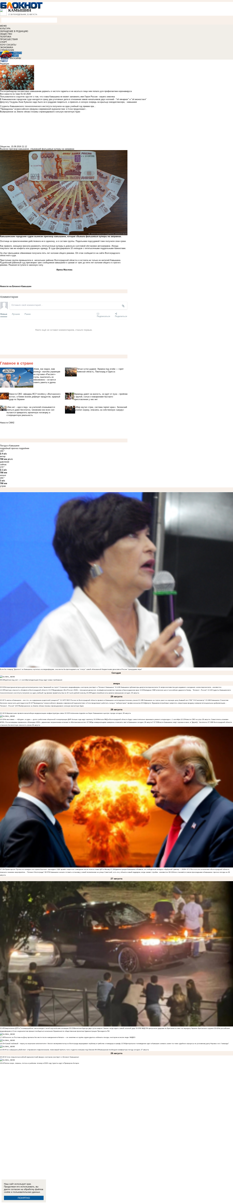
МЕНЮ (3, 26)
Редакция (4, 63)
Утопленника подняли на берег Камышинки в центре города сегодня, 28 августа (100, 713)
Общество (5, 146)
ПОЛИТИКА (5, 37)
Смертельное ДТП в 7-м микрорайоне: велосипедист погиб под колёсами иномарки (36, 1028)
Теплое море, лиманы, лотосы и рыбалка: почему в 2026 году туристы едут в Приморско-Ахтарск (41, 1063)
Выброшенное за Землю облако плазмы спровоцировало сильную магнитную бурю (51, 706)
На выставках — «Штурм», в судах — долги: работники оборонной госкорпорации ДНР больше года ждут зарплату (48, 719)
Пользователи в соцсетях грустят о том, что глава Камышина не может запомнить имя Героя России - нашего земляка (57, 96)
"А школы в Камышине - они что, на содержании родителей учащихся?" (32, 700)
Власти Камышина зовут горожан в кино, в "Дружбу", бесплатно (182, 722)
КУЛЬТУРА (5, 28)
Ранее (28, 313)
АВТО (16, 55)
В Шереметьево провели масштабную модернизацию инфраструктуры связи (34, 713)
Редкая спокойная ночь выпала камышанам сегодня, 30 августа (115, 693)
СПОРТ (3, 42)
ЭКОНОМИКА (6, 47)
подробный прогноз (9, 448)
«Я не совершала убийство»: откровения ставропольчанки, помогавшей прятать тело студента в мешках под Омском (49, 1050)
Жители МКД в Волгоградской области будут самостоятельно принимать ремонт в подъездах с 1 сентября (139, 719)
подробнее (24, 448)
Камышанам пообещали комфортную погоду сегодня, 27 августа (124, 1050)
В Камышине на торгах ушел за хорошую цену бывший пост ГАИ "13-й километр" (173, 700)
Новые (3, 313)
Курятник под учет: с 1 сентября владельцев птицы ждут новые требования (33, 680)
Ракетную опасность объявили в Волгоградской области (26, 690)
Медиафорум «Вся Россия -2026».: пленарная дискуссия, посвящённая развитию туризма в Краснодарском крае (95, 690)
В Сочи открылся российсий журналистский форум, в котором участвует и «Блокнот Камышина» (41, 1057)
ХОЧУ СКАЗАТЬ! (8, 45)
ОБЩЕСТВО (6, 34)
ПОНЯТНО (24, 1198)
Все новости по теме (10, 94)
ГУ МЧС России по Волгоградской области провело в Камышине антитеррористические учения (101, 700)
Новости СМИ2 (7, 422)
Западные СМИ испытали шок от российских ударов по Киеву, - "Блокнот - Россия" (175, 690)
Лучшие (16, 313)
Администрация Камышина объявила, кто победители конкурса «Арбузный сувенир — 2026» (150, 869)
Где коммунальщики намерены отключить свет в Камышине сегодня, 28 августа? (122, 722)
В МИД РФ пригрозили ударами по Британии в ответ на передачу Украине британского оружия (177, 1028)
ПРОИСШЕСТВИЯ (9, 39)
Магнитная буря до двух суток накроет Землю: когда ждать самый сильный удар (104, 1028)
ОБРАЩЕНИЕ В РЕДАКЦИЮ (14, 31)
